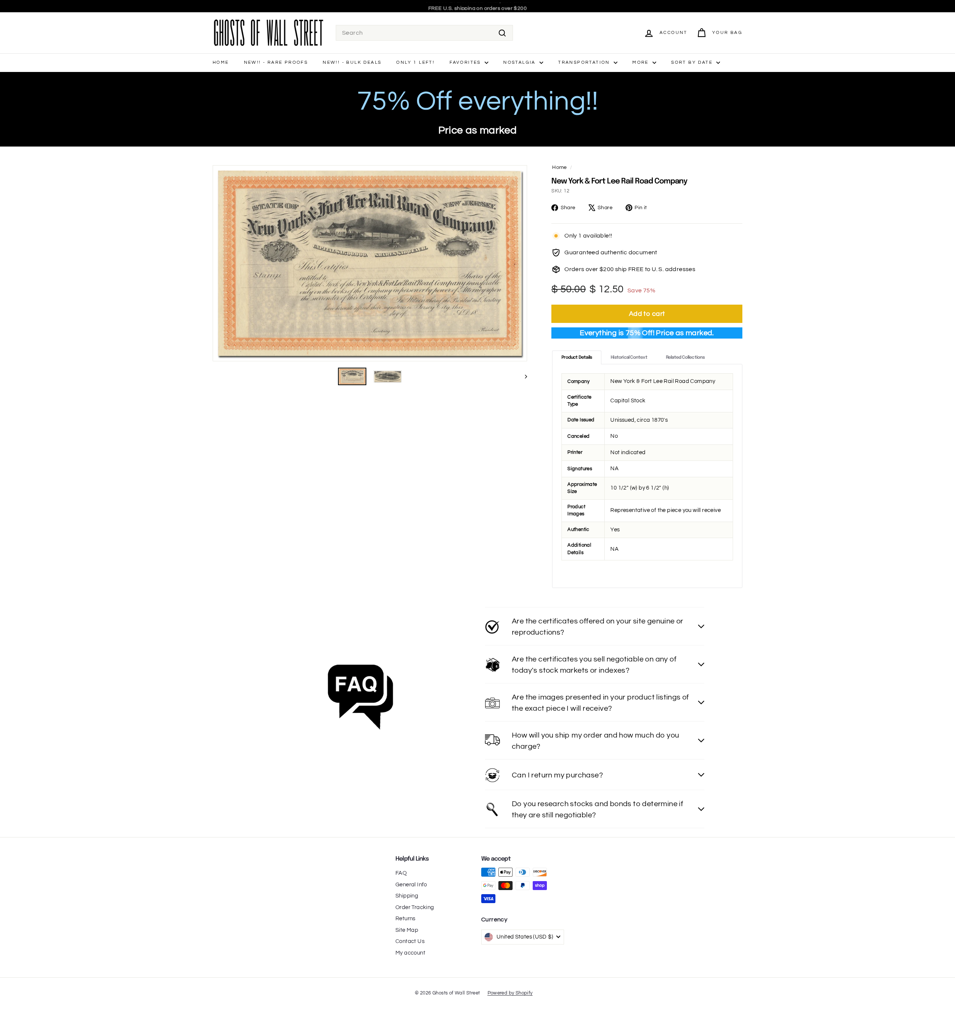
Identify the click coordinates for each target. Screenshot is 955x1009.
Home (221, 62)
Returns (405, 918)
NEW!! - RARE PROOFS (276, 62)
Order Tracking (414, 907)
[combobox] (424, 33)
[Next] (522, 376)
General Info (411, 884)
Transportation (585, 62)
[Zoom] (370, 263)
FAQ (401, 873)
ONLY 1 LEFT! (415, 62)
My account (410, 953)
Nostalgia (520, 62)
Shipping (406, 896)
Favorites (466, 62)
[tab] (576, 357)
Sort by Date (692, 62)
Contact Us (410, 941)
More (641, 62)
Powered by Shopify (510, 993)
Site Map (406, 930)
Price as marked (477, 130)
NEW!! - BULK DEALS (352, 62)
